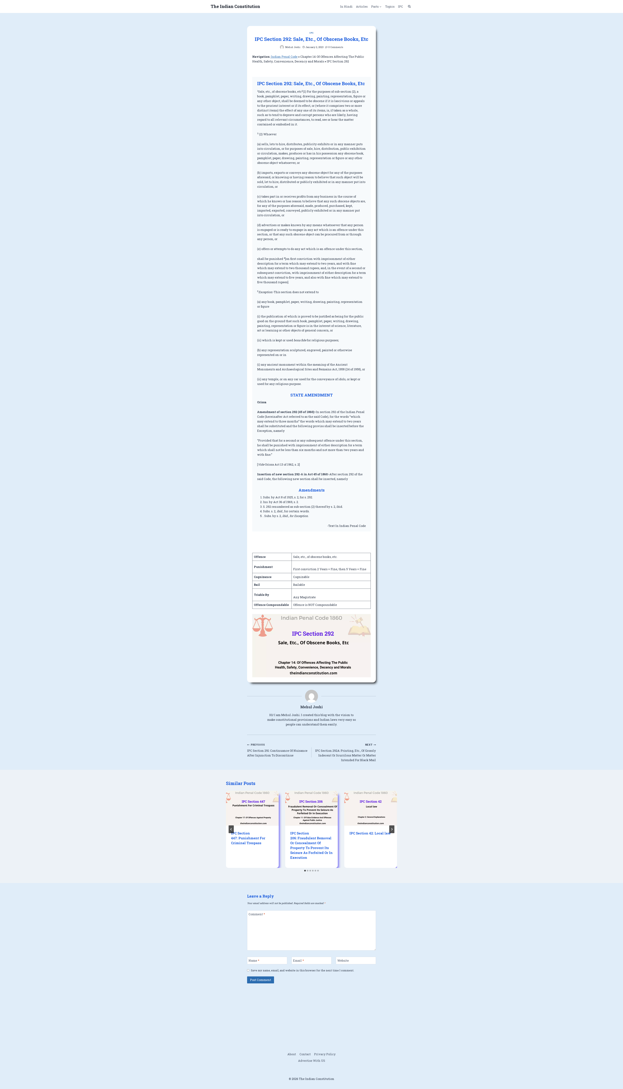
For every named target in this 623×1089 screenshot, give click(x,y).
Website (343, 960)
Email (298, 960)
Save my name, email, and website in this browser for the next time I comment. (302, 970)
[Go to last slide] (231, 829)
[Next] (391, 829)
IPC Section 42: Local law (370, 833)
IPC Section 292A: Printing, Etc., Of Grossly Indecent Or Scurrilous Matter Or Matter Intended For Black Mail (345, 752)
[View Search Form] (409, 6)
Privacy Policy (325, 1054)
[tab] (305, 870)
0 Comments (335, 47)
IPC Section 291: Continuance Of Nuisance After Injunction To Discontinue (277, 750)
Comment (257, 914)
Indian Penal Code (284, 57)
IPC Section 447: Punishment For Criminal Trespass (248, 838)
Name (254, 960)
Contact (305, 1054)
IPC (400, 6)
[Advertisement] (311, 1010)
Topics (390, 6)
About (291, 1054)
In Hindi (346, 6)
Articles (362, 6)
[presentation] (252, 808)
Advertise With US (311, 1061)
